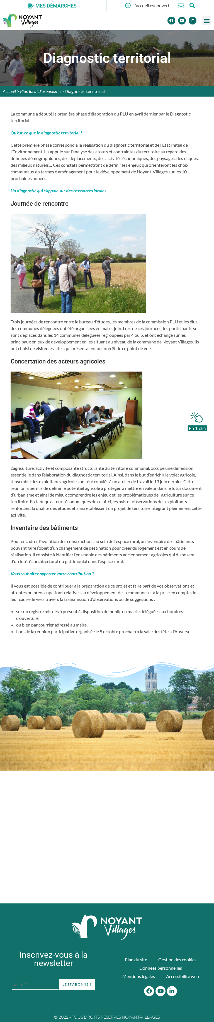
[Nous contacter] (181, 6)
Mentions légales (138, 976)
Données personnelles (160, 968)
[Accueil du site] (107, 927)
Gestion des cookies (177, 959)
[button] (206, 20)
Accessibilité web (182, 976)
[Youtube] (182, 20)
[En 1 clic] (197, 420)
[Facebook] (171, 20)
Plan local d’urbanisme (40, 91)
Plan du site (136, 959)
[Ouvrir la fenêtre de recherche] (192, 5)
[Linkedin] (192, 20)
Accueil (9, 91)
